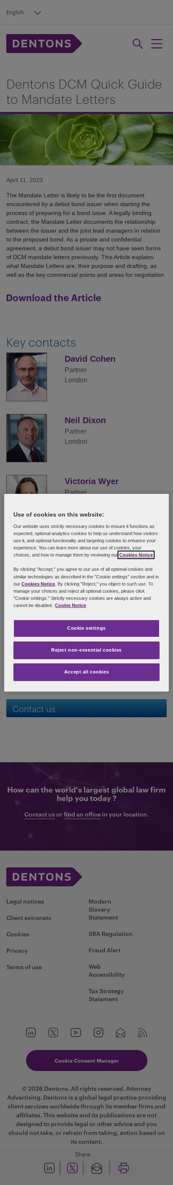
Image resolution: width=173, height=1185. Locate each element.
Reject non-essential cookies (86, 649)
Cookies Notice (136, 554)
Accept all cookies (86, 671)
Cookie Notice (70, 605)
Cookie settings (86, 628)
